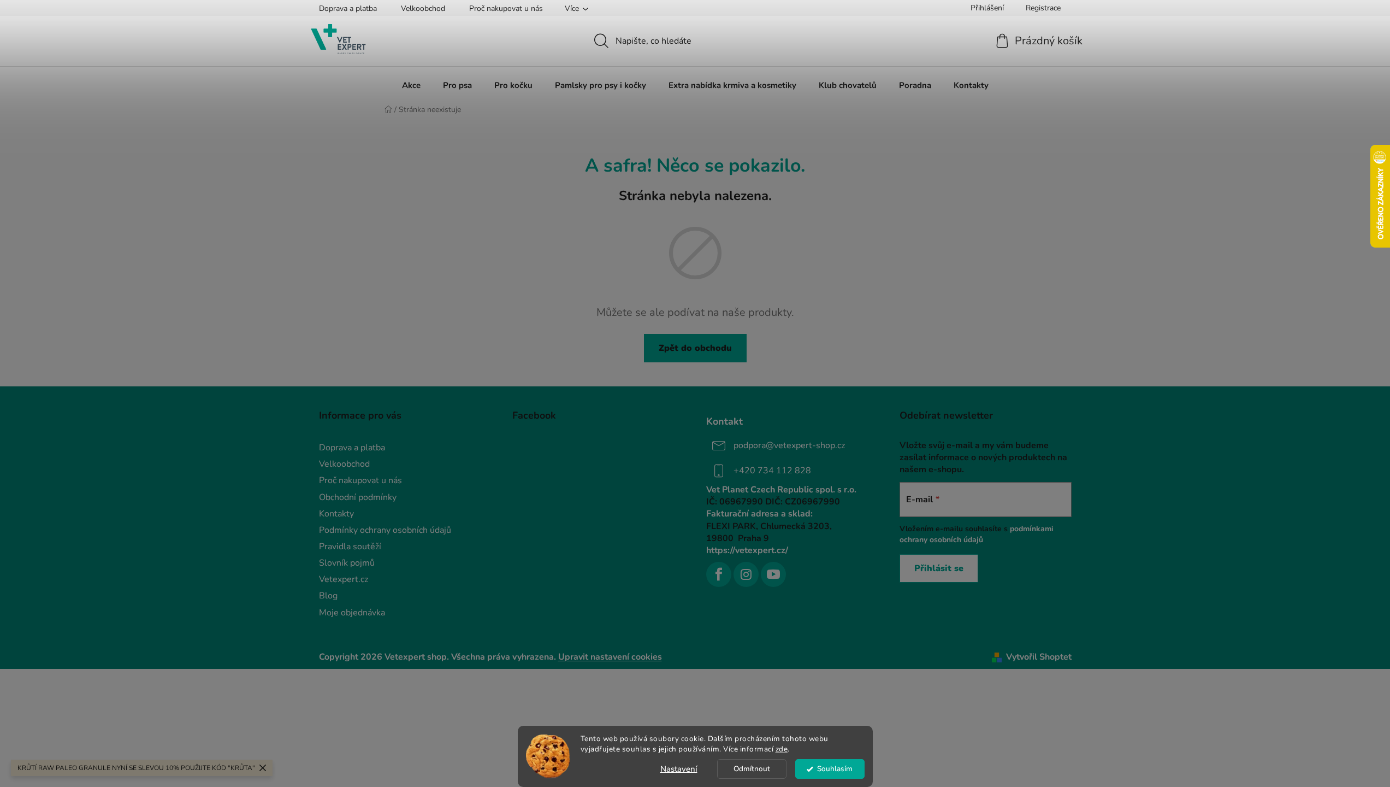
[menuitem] (411, 85)
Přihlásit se (938, 568)
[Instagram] (746, 574)
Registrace (1043, 8)
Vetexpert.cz (343, 579)
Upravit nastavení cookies (610, 657)
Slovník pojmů (347, 563)
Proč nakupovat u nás (506, 8)
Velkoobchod (423, 8)
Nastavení (678, 768)
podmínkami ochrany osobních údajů (977, 534)
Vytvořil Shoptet (1039, 657)
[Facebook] (718, 574)
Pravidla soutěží (350, 547)
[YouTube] (773, 574)
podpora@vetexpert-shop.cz (789, 445)
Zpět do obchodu (695, 348)
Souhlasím (835, 768)
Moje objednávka (352, 613)
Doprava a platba (348, 8)
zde (782, 749)
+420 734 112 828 (772, 471)
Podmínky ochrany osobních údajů (385, 530)
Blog (328, 596)
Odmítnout (752, 768)
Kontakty (336, 514)
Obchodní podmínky (358, 497)
